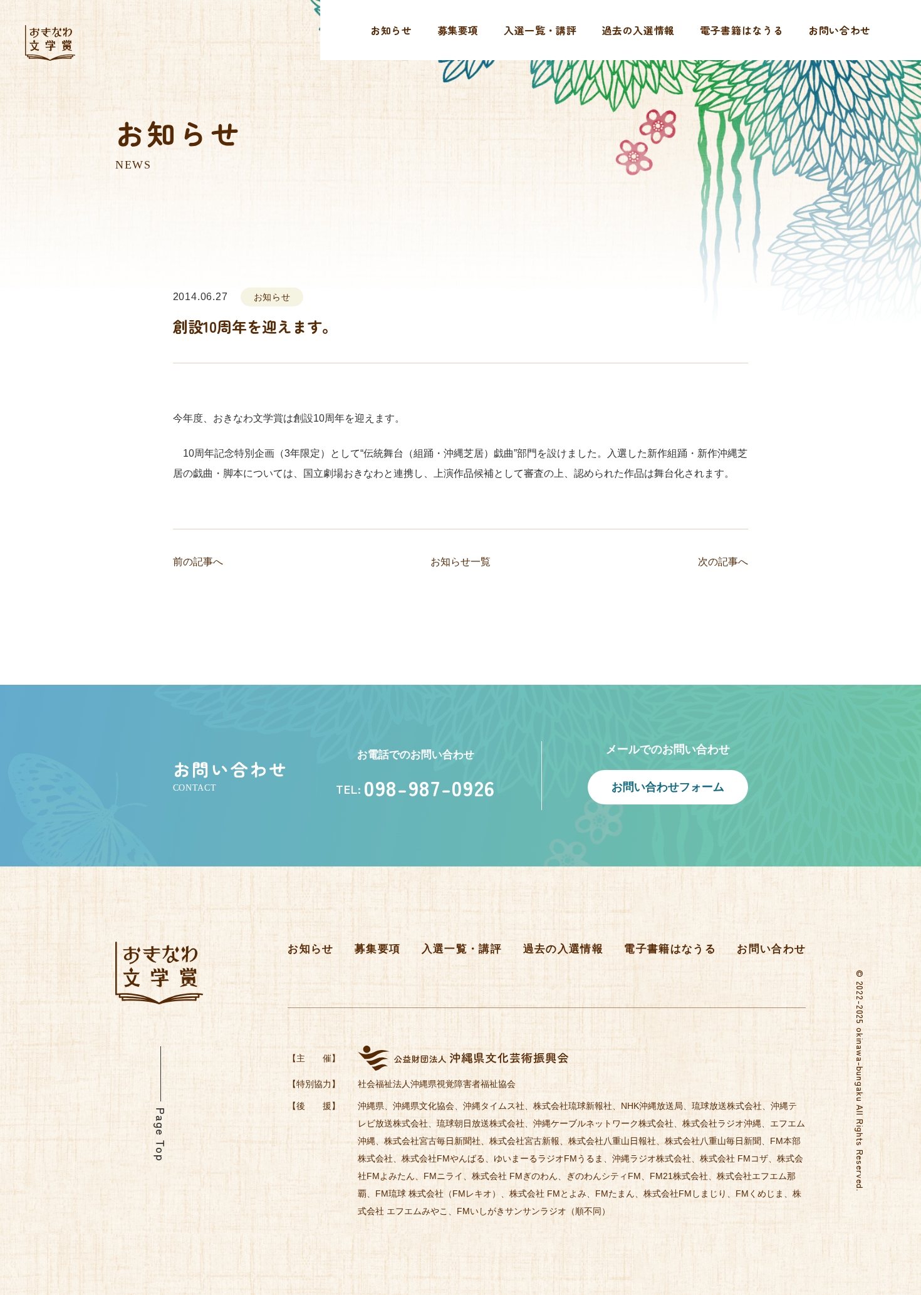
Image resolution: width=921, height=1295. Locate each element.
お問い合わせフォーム (667, 786)
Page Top (161, 1135)
